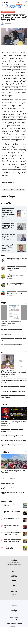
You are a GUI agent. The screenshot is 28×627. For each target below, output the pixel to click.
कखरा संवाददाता (8, 24)
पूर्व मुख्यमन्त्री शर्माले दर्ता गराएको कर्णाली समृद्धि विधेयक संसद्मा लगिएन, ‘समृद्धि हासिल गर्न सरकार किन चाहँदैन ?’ (13, 372)
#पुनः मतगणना (5, 189)
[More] (26, 255)
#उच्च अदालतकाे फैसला (20, 189)
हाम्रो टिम (14, 596)
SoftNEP (15, 626)
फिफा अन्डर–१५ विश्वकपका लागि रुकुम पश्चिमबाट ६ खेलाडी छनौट (11, 323)
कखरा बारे (14, 594)
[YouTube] (7, 3)
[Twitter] (4, 3)
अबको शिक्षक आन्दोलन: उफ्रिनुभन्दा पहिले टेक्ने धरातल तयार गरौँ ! (13, 423)
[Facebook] (2, 3)
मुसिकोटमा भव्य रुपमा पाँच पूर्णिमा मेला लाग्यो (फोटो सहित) (13, 472)
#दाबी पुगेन (12, 189)
